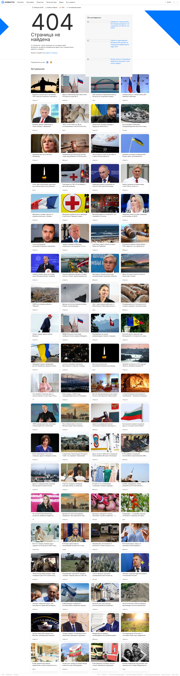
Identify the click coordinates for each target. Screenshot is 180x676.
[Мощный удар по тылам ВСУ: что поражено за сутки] (105, 208)
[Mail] (3, 2)
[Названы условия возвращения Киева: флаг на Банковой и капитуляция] (135, 148)
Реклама (16, 674)
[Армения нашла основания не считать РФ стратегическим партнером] (105, 178)
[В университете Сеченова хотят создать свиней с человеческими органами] (135, 298)
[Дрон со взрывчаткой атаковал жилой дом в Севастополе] (45, 477)
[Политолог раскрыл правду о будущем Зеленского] (105, 118)
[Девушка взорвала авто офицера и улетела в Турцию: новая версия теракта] (75, 208)
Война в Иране (52, 7)
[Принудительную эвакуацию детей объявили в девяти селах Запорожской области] (45, 358)
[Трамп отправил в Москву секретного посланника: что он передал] (75, 238)
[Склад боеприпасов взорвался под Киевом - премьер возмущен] (135, 388)
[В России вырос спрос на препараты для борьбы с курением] (135, 537)
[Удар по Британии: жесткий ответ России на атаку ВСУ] (75, 88)
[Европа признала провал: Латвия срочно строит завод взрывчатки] (75, 268)
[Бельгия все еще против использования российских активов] (105, 597)
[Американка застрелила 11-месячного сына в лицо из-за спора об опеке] (105, 537)
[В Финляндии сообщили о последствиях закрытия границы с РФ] (75, 597)
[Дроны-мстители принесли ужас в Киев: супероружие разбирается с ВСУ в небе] (75, 298)
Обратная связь (166, 674)
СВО (62, 7)
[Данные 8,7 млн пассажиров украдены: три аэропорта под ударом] (75, 507)
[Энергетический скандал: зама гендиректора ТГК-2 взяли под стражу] (45, 567)
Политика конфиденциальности (134, 674)
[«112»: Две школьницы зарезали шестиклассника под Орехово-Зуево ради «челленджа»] (45, 178)
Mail (3, 674)
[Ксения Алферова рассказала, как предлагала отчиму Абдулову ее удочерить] (135, 657)
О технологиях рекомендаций (116, 674)
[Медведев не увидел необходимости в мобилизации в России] (105, 627)
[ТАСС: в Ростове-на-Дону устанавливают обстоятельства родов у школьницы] (75, 118)
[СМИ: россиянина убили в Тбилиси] (45, 298)
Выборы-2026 (38, 7)
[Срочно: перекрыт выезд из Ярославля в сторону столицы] (75, 358)
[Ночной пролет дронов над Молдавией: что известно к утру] (135, 328)
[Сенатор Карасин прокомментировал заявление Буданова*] (45, 238)
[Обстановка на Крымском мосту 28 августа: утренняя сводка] (105, 88)
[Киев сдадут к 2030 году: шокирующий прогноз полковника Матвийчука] (75, 388)
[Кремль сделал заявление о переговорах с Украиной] (45, 118)
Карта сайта (175, 674)
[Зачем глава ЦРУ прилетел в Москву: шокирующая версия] (45, 627)
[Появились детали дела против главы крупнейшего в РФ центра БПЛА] (75, 148)
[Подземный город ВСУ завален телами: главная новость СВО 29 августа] (75, 567)
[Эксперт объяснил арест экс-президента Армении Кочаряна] (45, 597)
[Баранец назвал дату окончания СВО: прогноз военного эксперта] (45, 88)
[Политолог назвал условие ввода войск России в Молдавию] (75, 657)
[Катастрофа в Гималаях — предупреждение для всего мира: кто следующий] (135, 118)
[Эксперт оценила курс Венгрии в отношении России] (135, 567)
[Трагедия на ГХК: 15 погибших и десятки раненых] (75, 178)
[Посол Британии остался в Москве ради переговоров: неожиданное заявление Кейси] (75, 418)
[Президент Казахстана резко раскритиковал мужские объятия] (105, 268)
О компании (9, 674)
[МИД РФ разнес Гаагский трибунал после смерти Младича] (75, 328)
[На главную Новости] (9, 2)
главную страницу (51, 53)
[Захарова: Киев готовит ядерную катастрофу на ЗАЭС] (135, 208)
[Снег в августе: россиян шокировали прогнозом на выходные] (105, 567)
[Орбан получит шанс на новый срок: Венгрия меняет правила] (45, 268)
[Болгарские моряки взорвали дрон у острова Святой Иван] (135, 418)
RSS (98, 674)
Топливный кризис (74, 7)
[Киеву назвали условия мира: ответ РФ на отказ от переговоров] (135, 178)
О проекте (104, 674)
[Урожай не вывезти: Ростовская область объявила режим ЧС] (135, 358)
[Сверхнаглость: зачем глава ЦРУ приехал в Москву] (135, 88)
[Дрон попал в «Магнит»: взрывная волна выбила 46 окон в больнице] (105, 447)
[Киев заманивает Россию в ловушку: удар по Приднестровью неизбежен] (45, 447)
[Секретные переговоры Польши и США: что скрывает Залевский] (75, 447)
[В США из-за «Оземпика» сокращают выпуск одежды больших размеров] (105, 477)
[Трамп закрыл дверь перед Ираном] (45, 328)
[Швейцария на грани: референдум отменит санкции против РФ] (105, 328)
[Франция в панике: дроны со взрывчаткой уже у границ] (45, 208)
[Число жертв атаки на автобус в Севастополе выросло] (105, 148)
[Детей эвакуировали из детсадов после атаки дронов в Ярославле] (105, 388)
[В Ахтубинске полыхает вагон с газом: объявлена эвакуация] (105, 657)
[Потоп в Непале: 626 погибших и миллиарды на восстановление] (135, 597)
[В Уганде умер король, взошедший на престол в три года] (75, 537)
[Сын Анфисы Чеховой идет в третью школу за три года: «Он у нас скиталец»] (45, 388)
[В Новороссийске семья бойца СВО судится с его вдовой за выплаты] (135, 238)
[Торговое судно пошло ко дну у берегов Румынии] (105, 238)
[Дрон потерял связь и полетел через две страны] (135, 268)
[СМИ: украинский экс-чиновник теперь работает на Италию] (45, 418)
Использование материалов (152, 674)
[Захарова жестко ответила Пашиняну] (45, 148)
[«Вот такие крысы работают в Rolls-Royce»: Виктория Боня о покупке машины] (105, 298)
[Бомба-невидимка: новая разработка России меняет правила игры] (135, 477)
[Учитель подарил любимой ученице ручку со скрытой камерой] (75, 477)
